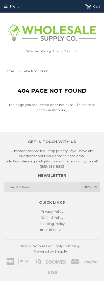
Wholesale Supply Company (56, 246)
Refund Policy (52, 218)
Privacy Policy (52, 211)
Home (9, 71)
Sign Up (90, 187)
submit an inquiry (72, 161)
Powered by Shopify (50, 251)
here (87, 105)
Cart (96, 6)
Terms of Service (52, 230)
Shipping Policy (52, 224)
